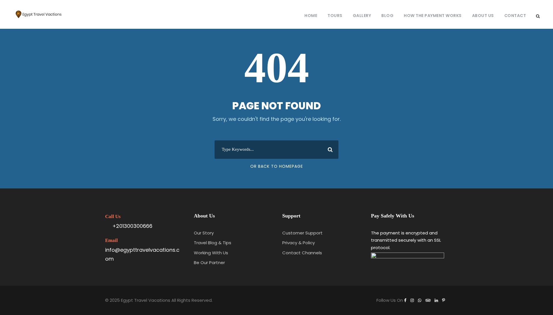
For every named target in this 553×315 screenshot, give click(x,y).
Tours (334, 15)
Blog (387, 15)
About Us (483, 15)
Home (310, 15)
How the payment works (433, 15)
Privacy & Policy (298, 243)
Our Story (204, 233)
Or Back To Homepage (276, 166)
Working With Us (211, 253)
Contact (515, 15)
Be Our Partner (209, 262)
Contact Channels (302, 253)
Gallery (362, 15)
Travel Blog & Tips (212, 243)
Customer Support (302, 233)
